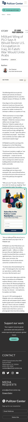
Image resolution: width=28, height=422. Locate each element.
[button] (13, 214)
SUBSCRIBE (13, 230)
